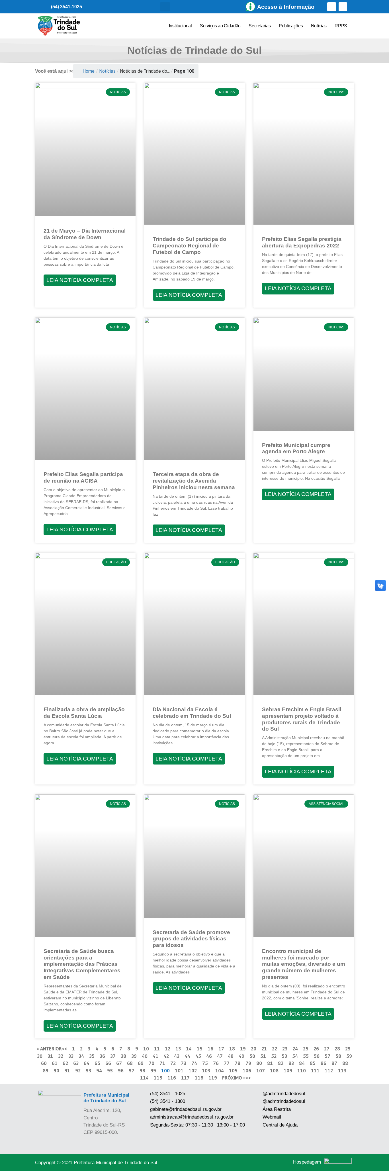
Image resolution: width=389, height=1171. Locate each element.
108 (274, 1071)
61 (55, 1063)
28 (337, 1049)
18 (232, 1049)
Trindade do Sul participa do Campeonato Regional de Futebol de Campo (189, 245)
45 (198, 1056)
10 (146, 1049)
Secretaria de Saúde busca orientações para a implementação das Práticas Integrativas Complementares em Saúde (82, 964)
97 (131, 1071)
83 (291, 1063)
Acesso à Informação (285, 7)
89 (45, 1071)
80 (259, 1063)
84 (302, 1063)
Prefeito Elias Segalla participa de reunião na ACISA (83, 477)
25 (305, 1049)
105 (233, 1071)
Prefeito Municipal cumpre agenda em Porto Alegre (296, 448)
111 (315, 1071)
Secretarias (260, 25)
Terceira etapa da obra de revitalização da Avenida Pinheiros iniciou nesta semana (194, 480)
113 (342, 1071)
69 (141, 1063)
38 (123, 1056)
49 (241, 1056)
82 (280, 1063)
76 (216, 1063)
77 (227, 1063)
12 (167, 1049)
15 (199, 1049)
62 (65, 1063)
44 (187, 1056)
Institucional (180, 25)
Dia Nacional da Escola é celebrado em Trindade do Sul (192, 712)
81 (270, 1063)
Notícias (319, 25)
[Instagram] (343, 6)
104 (219, 1071)
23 (284, 1049)
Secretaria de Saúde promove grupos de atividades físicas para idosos (191, 938)
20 (253, 1049)
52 (274, 1056)
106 (247, 1071)
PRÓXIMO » (234, 1078)
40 (145, 1056)
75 (205, 1063)
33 (70, 1056)
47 (220, 1056)
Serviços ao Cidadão (220, 25)
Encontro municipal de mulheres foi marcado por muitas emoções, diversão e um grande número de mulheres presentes (303, 964)
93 (88, 1071)
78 (237, 1063)
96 (121, 1071)
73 (183, 1063)
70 (151, 1063)
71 (162, 1063)
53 (284, 1056)
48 (231, 1056)
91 (67, 1071)
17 (221, 1049)
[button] (165, 6)
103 (206, 1071)
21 (264, 1049)
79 (248, 1063)
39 (134, 1056)
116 (171, 1078)
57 (327, 1056)
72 (173, 1063)
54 (295, 1056)
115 (158, 1078)
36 (102, 1056)
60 (44, 1063)
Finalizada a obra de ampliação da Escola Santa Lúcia (84, 712)
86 (323, 1063)
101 (179, 1071)
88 (345, 1063)
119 (212, 1078)
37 (113, 1056)
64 (86, 1063)
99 (153, 1071)
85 (313, 1063)
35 (92, 1056)
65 (97, 1063)
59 (349, 1056)
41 (155, 1056)
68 (130, 1063)
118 (199, 1078)
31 (50, 1056)
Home (89, 71)
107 (260, 1071)
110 (301, 1071)
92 (78, 1071)
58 (338, 1056)
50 (252, 1056)
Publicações (291, 25)
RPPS (341, 25)
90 (56, 1071)
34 (81, 1056)
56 (317, 1056)
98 (142, 1071)
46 (209, 1056)
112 (329, 1071)
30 (39, 1056)
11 (157, 1049)
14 (189, 1049)
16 (210, 1049)
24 (295, 1049)
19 (243, 1049)
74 (194, 1063)
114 (144, 1078)
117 (185, 1078)
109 (288, 1071)
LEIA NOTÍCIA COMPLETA (79, 280)
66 (108, 1063)
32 (60, 1056)
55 (306, 1056)
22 (274, 1049)
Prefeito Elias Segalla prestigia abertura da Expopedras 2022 (301, 242)
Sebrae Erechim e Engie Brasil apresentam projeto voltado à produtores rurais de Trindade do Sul (301, 719)
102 (193, 1071)
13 (178, 1049)
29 (348, 1049)
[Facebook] (331, 6)
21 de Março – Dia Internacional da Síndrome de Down (85, 234)
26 (316, 1049)
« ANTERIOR (49, 1049)
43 (176, 1056)
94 (99, 1071)
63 (76, 1063)
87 (334, 1063)
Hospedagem (307, 1162)
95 (110, 1071)
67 (119, 1063)
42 (166, 1056)
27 (326, 1049)
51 (263, 1056)
